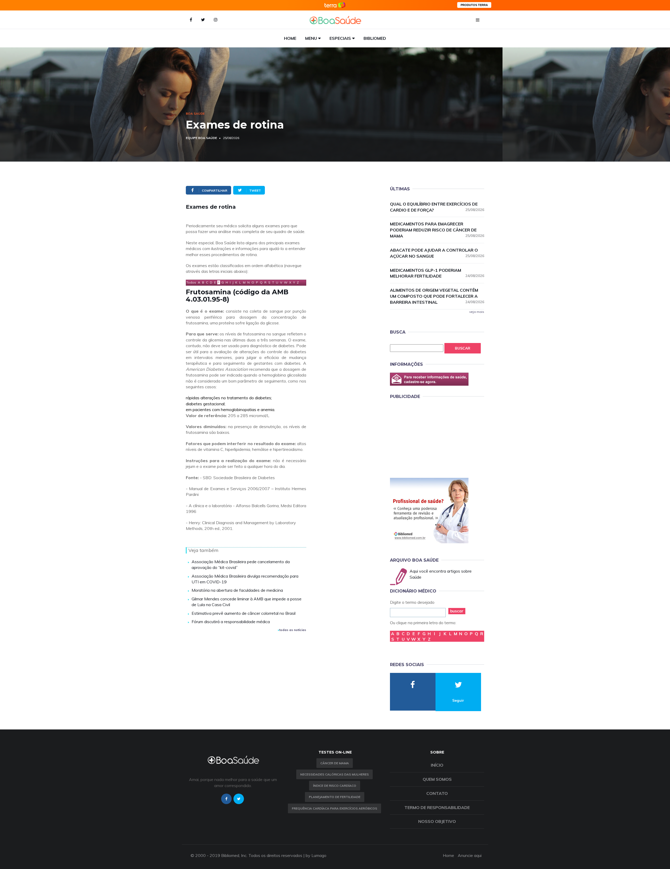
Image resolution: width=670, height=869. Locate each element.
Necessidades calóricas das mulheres (334, 774)
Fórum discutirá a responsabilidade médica (231, 621)
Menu (311, 38)
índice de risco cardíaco (334, 786)
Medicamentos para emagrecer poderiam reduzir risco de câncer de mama (437, 230)
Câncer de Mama (334, 763)
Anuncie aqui (470, 855)
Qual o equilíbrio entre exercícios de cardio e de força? (437, 207)
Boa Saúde (195, 113)
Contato (437, 793)
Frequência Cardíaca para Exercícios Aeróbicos (334, 808)
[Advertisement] (429, 437)
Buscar (462, 348)
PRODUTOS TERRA (474, 5)
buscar (457, 610)
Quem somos (437, 779)
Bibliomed (375, 38)
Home (290, 38)
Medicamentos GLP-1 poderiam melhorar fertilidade (437, 273)
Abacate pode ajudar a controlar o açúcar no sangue (437, 253)
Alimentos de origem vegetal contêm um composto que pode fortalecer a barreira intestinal (437, 296)
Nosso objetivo (437, 821)
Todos (191, 282)
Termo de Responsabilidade (437, 807)
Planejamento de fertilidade (334, 797)
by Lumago (316, 855)
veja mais (476, 312)
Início (437, 765)
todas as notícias (292, 630)
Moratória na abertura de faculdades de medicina (237, 590)
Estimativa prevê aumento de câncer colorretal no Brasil (243, 613)
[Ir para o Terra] (335, 5)
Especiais (340, 38)
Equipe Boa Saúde (201, 138)
